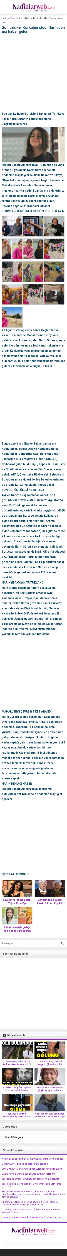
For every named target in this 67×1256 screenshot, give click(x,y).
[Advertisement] (33, 77)
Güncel (13, 18)
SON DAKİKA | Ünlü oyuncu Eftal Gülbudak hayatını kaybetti (17, 1090)
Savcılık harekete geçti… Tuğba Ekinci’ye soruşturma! (17, 903)
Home (5, 18)
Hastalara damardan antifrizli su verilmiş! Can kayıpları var (31, 1217)
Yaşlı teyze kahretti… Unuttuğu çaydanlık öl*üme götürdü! (17, 1116)
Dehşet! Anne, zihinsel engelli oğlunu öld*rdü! (50, 1063)
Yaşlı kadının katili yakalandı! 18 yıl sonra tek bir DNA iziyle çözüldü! (49, 1116)
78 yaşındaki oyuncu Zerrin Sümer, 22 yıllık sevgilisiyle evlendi (50, 903)
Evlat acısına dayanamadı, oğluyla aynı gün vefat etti (49, 1089)
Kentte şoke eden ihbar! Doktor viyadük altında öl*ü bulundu (17, 1064)
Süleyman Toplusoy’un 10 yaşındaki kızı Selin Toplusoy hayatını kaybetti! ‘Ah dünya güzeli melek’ (30, 1203)
